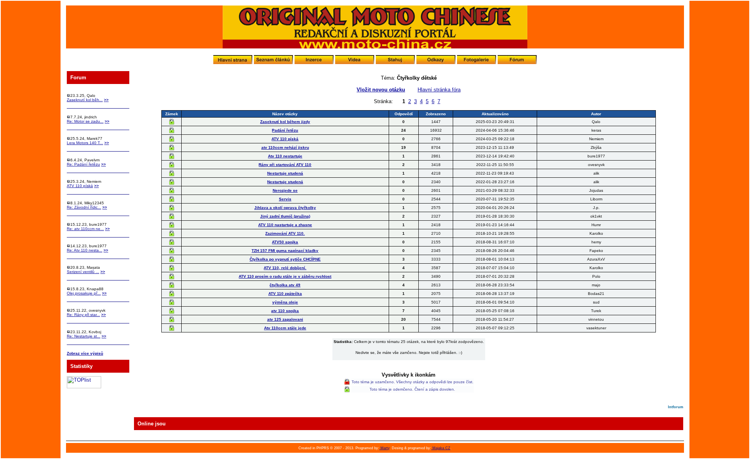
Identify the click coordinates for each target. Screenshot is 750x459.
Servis (285, 199)
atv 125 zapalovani (285, 319)
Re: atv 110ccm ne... (85, 229)
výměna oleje (285, 302)
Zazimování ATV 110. (285, 233)
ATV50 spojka (285, 242)
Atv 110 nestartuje (285, 156)
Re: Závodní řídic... (84, 207)
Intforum (675, 407)
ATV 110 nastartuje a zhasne (285, 225)
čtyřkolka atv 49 (285, 285)
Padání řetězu (285, 130)
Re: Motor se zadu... (85, 121)
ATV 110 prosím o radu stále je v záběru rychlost (285, 276)
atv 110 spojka (285, 311)
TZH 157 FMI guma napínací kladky (285, 250)
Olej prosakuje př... (84, 293)
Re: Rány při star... (83, 315)
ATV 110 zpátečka (285, 293)
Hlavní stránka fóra (439, 90)
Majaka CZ (440, 448)
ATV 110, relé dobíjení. (285, 268)
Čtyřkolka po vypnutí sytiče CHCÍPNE (285, 259)
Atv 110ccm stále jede (285, 328)
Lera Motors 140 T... (85, 143)
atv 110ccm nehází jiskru (285, 147)
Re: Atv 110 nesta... (84, 250)
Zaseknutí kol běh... (85, 100)
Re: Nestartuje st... (83, 336)
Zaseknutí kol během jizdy (285, 122)
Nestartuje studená (285, 173)
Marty (384, 448)
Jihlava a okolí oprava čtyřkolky (285, 207)
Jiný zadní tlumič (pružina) (285, 216)
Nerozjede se (285, 190)
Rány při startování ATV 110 (285, 165)
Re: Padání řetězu (83, 164)
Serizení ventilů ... (83, 272)
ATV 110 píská (80, 186)
